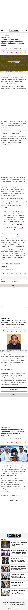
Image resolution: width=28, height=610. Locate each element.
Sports (18, 34)
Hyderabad (17, 263)
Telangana (4, 266)
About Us (5, 602)
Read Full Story (14, 389)
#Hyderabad (20, 212)
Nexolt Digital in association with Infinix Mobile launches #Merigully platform (27, 306)
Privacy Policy (13, 602)
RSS (10, 604)
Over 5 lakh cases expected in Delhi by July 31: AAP (1, 306)
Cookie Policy (21, 602)
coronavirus (6, 79)
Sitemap (5, 604)
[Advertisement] (14, 14)
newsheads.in (17, 608)
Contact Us (14, 604)
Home (2, 34)
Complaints (21, 604)
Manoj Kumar (9, 263)
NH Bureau (3, 48)
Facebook (3, 281)
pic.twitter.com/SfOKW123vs (16, 225)
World (12, 34)
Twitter (16, 281)
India (7, 34)
